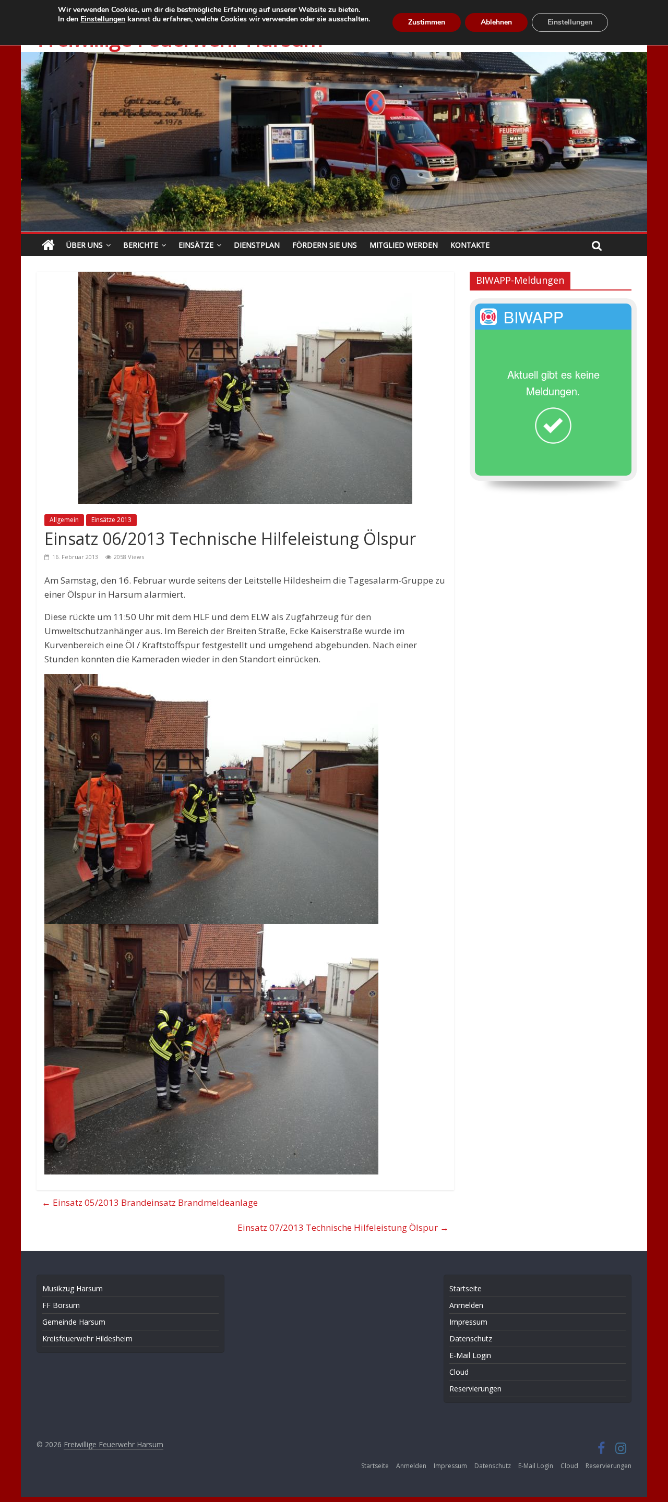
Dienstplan (257, 245)
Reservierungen (475, 1389)
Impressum (468, 1322)
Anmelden (466, 1305)
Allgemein (64, 519)
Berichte (140, 245)
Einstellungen (102, 19)
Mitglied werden (403, 245)
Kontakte (470, 245)
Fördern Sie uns (324, 245)
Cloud (459, 1372)
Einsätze (195, 245)
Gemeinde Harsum (73, 1322)
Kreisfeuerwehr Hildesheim (87, 1338)
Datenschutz (470, 1338)
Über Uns (84, 245)
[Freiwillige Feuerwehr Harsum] (334, 59)
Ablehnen (496, 22)
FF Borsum (61, 1305)
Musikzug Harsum (72, 1288)
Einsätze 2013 (111, 519)
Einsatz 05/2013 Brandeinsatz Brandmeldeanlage (150, 1202)
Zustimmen (426, 22)
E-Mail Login (470, 1355)
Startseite (465, 1288)
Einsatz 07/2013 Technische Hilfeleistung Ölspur (343, 1227)
